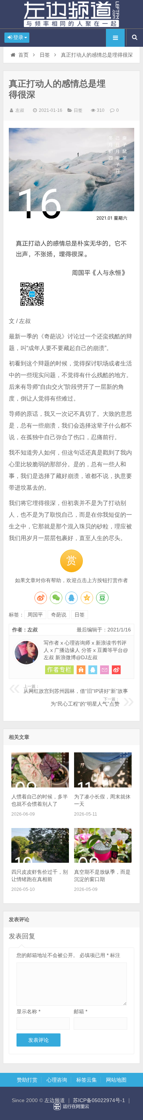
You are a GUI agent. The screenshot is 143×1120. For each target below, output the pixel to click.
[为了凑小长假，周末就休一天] (103, 786)
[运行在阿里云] (71, 1106)
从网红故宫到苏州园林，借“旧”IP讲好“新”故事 (75, 689)
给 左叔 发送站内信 (104, 669)
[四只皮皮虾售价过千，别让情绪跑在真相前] (40, 861)
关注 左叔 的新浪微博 (116, 669)
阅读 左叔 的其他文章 (59, 669)
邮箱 (80, 1011)
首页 (23, 55)
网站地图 (116, 1080)
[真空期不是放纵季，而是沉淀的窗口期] (103, 861)
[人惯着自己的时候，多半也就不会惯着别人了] (40, 786)
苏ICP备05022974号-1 (99, 1100)
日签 (45, 55)
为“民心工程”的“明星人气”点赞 (85, 702)
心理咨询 (57, 1080)
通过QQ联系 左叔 (92, 669)
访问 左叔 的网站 (81, 669)
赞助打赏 (27, 1080)
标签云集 (86, 1080)
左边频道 (71, 14)
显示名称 (28, 1011)
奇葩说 (58, 615)
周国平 (35, 615)
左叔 (19, 110)
